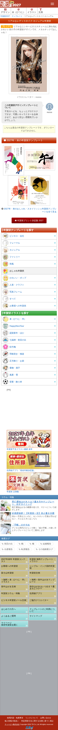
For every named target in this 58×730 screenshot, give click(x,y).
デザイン (5, 12)
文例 (40, 12)
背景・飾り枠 (16, 382)
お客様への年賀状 (18, 306)
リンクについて (31, 718)
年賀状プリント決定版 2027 (29, 220)
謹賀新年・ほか (17, 333)
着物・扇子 (15, 368)
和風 (12, 264)
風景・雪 (14, 375)
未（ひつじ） (18, 12)
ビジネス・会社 (17, 236)
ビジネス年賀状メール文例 (13, 600)
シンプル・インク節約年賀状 (42, 567)
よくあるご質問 (8, 616)
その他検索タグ (45, 549)
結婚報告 (47, 544)
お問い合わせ (45, 718)
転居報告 (25, 549)
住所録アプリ (36, 593)
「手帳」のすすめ (21, 525)
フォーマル (15, 243)
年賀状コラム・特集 (10, 593)
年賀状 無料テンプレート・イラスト (42, 560)
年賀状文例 (35, 573)
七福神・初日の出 (18, 340)
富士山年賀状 (7, 573)
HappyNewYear (17, 326)
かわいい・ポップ (18, 278)
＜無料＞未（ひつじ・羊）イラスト (13, 580)
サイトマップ (36, 616)
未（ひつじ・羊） (18, 319)
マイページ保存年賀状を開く (9, 624)
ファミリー (15, 257)
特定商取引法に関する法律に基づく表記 (37, 721)
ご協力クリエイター (39, 600)
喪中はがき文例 (8, 586)
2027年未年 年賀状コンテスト (13, 560)
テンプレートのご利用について (42, 610)
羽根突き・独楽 (17, 354)
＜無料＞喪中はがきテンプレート (42, 580)
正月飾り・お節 (17, 361)
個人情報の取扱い (12, 721)
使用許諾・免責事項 (15, 718)
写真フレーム (16, 292)
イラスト (31, 12)
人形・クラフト (17, 285)
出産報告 (8, 549)
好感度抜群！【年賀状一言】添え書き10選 (33, 513)
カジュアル (15, 250)
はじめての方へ (8, 609)
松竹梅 (13, 347)
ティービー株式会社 (12, 724)
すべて (13, 299)
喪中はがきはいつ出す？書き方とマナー (42, 587)
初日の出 (8, 544)
